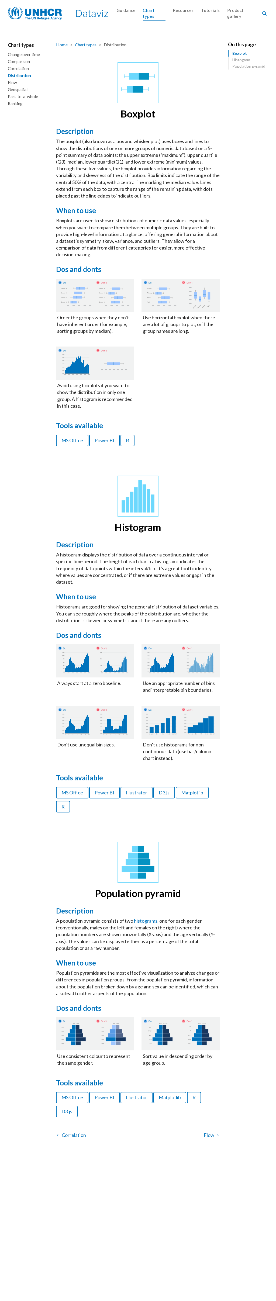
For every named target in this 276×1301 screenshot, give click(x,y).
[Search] (264, 13)
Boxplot (239, 53)
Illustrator (136, 792)
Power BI (104, 440)
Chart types (21, 45)
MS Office (72, 440)
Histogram (241, 59)
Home (62, 44)
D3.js (164, 792)
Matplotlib (192, 792)
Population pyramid (248, 66)
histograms (145, 921)
